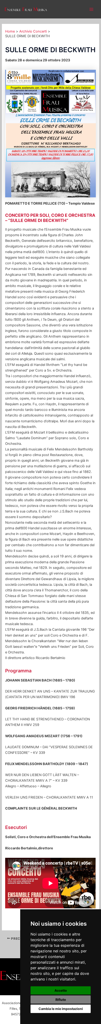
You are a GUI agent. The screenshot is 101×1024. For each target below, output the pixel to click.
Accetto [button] (60, 990)
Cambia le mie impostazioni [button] (61, 1009)
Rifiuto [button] (60, 1000)
